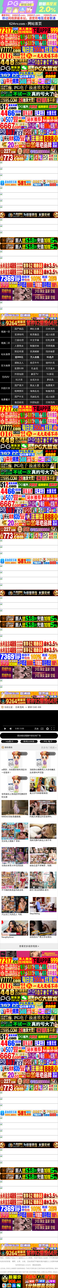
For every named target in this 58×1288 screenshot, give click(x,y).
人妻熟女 (19, 346)
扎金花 (34, 368)
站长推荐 (5, 354)
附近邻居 (19, 351)
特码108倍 (29, 741)
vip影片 (10, 741)
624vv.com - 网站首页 (25, 23)
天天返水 (50, 368)
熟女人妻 (34, 385)
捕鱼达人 (19, 363)
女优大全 (34, 380)
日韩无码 (50, 402)
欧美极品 (34, 334)
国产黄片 (19, 385)
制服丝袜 (34, 346)
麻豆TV (34, 374)
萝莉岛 (50, 380)
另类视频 (50, 346)
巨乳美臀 (50, 340)
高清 (36, 729)
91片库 (19, 380)
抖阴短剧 (34, 402)
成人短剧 (50, 397)
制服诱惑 (50, 391)
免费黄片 (50, 385)
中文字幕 (34, 340)
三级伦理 (19, 340)
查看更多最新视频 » (29, 946)
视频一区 (5, 331)
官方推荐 (5, 365)
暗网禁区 (19, 391)
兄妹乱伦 (34, 397)
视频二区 (5, 343)
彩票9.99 (19, 368)
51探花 (50, 374)
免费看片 (5, 399)
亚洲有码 (19, 334)
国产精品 (19, 329)
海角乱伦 (34, 391)
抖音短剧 (19, 374)
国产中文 (19, 397)
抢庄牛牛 (34, 363)
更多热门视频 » (48, 747)
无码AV (5, 377)
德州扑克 (50, 363)
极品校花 (19, 402)
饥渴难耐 (34, 351)
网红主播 (34, 329)
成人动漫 (50, 334)
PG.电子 (48, 741)
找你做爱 (50, 351)
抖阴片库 (5, 388)
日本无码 (50, 329)
